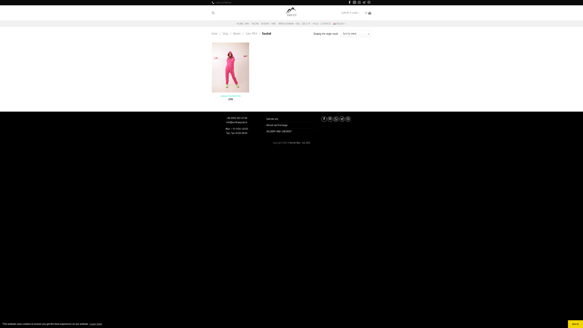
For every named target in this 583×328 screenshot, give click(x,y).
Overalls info (272, 119)
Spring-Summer (286, 23)
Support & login (349, 13)
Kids (298, 23)
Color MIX (251, 34)
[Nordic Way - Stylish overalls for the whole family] (291, 13)
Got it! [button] (575, 324)
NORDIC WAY (243, 23)
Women (265, 23)
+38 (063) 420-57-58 (237, 118)
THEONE (255, 23)
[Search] (213, 13)
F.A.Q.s (316, 23)
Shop (225, 34)
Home (215, 34)
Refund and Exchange (277, 125)
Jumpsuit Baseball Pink (230, 96)
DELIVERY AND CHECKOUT (279, 131)
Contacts (326, 23)
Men (273, 23)
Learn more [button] (96, 324)
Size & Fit (306, 23)
